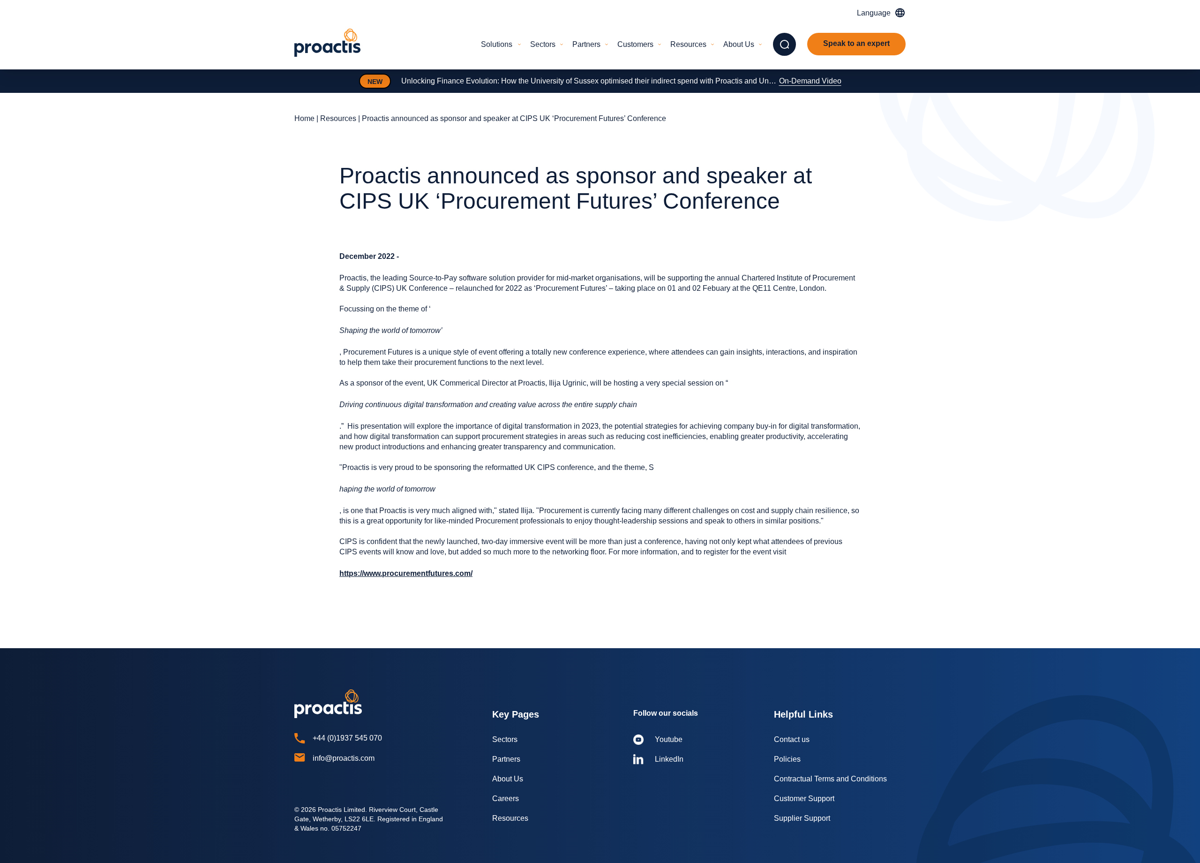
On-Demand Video (810, 81)
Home (304, 118)
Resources (688, 44)
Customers (635, 44)
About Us (738, 44)
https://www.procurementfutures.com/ (405, 573)
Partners (586, 44)
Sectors (542, 44)
